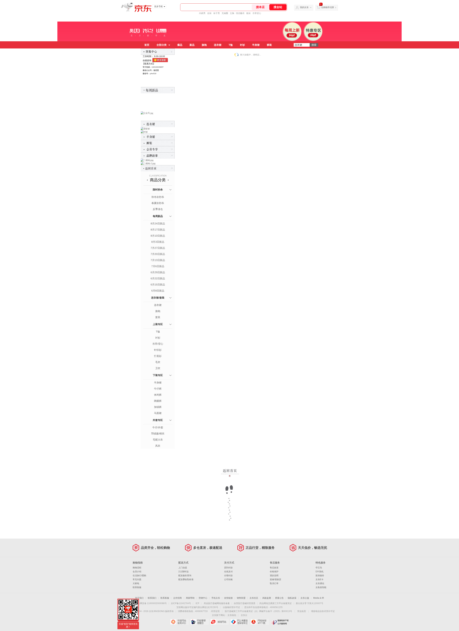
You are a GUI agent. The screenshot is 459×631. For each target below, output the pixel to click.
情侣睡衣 (240, 13)
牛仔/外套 (157, 427)
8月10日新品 (158, 235)
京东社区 (254, 598)
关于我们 (139, 598)
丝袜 (209, 13)
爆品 (179, 44)
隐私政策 (292, 598)
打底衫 (158, 356)
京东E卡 (319, 579)
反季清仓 (158, 209)
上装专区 (158, 324)
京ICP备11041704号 (181, 603)
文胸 (232, 13)
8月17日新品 (158, 229)
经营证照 (215, 611)
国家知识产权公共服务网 (280, 622)
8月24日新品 (158, 223)
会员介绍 (137, 571)
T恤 (231, 44)
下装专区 (158, 375)
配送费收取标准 (185, 579)
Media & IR (318, 598)
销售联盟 (241, 598)
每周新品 (158, 216)
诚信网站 (219, 622)
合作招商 (177, 598)
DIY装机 (319, 571)
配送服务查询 (184, 575)
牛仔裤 (158, 388)
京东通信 (320, 583)
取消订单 (274, 583)
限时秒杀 (158, 189)
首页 (146, 44)
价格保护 (274, 571)
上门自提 (182, 567)
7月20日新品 (158, 254)
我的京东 (304, 7)
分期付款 (228, 575)
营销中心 (203, 598)
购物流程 (137, 567)
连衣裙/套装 (157, 297)
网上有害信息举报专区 (239, 622)
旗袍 (204, 44)
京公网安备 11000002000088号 (151, 603)
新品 (192, 44)
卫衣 (157, 368)
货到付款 (228, 567)
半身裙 (256, 44)
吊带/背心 (157, 343)
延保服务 (320, 575)
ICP (197, 603)
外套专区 (158, 420)
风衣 (157, 445)
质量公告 (279, 598)
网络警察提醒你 (199, 622)
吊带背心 (256, 13)
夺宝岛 (319, 567)
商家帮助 (190, 598)
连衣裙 (217, 44)
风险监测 (266, 598)
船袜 (248, 13)
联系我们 (152, 598)
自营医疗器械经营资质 (244, 603)
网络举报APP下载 (259, 622)
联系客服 (137, 587)
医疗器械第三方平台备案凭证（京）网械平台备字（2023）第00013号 (258, 611)
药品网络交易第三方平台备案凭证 (275, 603)
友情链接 (228, 598)
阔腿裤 (158, 400)
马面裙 (158, 413)
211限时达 (183, 571)
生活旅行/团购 (139, 575)
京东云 (244, 615)
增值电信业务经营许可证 (323, 611)
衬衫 (242, 44)
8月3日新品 (157, 241)
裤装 (269, 44)
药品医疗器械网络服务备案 (217, 603)
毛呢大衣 (158, 439)
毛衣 (157, 362)
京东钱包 (232, 615)
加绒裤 (158, 407)
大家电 (136, 583)
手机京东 (215, 598)
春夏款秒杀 (158, 203)
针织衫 (158, 349)
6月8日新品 (157, 290)
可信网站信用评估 (179, 622)
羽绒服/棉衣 (157, 433)
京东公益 (305, 598)
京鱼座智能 (321, 587)
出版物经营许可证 (231, 607)
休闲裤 (158, 394)
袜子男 (216, 13)
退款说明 (274, 575)
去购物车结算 (327, 7)
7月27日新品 (158, 247)
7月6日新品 (157, 266)
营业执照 (301, 611)
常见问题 (137, 579)
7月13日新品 (158, 260)
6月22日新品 (158, 278)
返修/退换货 (275, 579)
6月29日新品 (158, 272)
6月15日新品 (158, 284)
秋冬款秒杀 (158, 196)
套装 (157, 317)
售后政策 (274, 567)
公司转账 (228, 579)
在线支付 (228, 571)
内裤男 (202, 13)
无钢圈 (225, 13)
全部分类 (162, 44)
